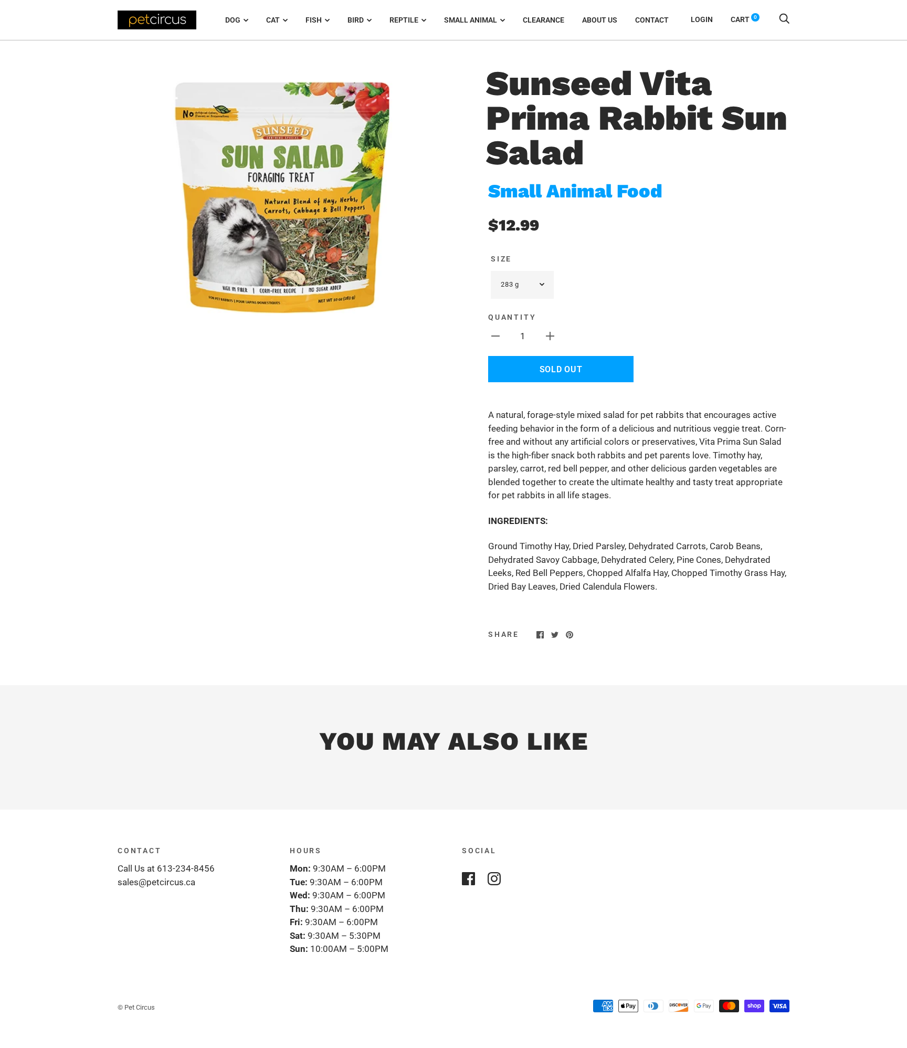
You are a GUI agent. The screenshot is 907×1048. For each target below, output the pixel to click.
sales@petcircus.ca (156, 882)
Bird (355, 20)
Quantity (512, 317)
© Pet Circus (136, 1007)
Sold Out (561, 369)
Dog (232, 20)
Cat (273, 20)
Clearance (543, 20)
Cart (744, 19)
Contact (652, 20)
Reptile (403, 20)
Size (501, 259)
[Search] (784, 19)
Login (702, 19)
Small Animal (470, 20)
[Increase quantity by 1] (550, 336)
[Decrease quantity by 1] (495, 336)
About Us (599, 20)
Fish (313, 20)
